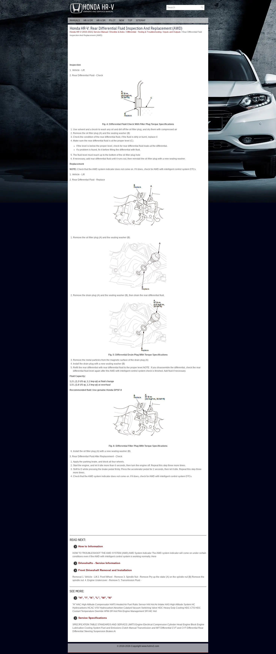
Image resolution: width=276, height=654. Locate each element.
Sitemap (140, 20)
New (121, 20)
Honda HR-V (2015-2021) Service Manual (89, 32)
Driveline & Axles (117, 32)
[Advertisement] (138, 50)
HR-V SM (101, 20)
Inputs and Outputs (172, 32)
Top (130, 20)
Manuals (75, 20)
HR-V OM (88, 20)
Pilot (112, 20)
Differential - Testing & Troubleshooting (143, 32)
